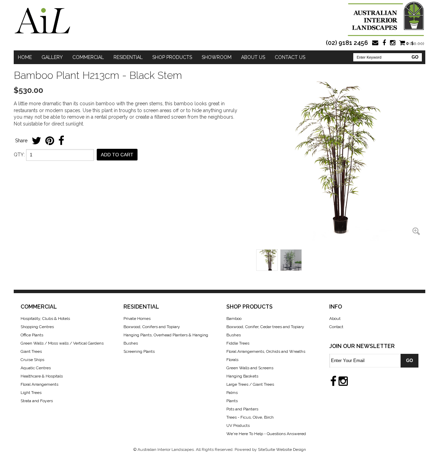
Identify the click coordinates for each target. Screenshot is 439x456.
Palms (232, 392)
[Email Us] (375, 43)
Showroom (217, 57)
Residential (128, 57)
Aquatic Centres (36, 367)
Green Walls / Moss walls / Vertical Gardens (62, 343)
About (335, 318)
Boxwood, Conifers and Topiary (151, 326)
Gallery (52, 57)
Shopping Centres (37, 326)
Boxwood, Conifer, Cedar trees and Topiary (265, 326)
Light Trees (31, 392)
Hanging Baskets (242, 376)
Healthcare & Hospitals (42, 376)
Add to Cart (117, 154)
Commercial (88, 57)
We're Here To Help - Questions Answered (266, 433)
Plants (232, 400)
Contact (336, 326)
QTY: (19, 154)
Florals (232, 359)
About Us (253, 57)
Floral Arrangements (39, 384)
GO (415, 57)
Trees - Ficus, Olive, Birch (250, 417)
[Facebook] (384, 43)
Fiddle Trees (237, 343)
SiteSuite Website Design (282, 449)
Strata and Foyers (37, 400)
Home (25, 57)
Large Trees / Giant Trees (250, 384)
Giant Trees (31, 351)
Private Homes (137, 318)
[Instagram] (392, 43)
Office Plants (32, 335)
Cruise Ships (32, 359)
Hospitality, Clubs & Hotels (45, 318)
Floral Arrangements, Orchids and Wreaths (265, 351)
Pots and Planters (242, 409)
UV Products (238, 425)
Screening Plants (139, 351)
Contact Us (290, 57)
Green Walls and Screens (249, 367)
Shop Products (172, 57)
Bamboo (233, 318)
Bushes (233, 335)
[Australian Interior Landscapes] (42, 20)
